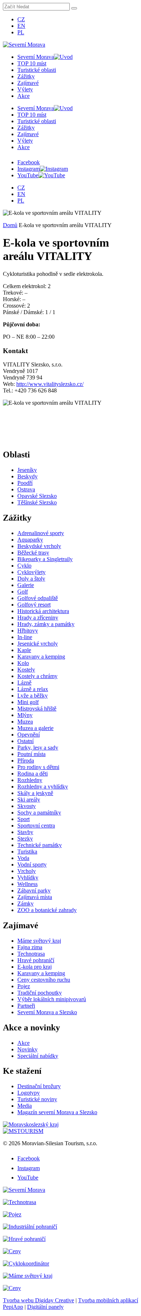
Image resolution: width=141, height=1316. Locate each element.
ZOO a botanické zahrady (47, 910)
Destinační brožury (39, 1086)
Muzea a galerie (35, 728)
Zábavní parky (34, 890)
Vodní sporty (32, 864)
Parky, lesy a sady (37, 747)
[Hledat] (74, 8)
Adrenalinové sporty (40, 533)
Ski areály (28, 799)
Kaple (24, 650)
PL (20, 32)
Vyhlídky (27, 877)
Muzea (25, 721)
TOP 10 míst (31, 63)
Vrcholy (26, 871)
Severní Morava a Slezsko (47, 1012)
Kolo (23, 663)
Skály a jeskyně (35, 793)
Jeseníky (27, 470)
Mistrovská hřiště (36, 708)
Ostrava (26, 489)
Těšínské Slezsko (37, 502)
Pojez (23, 986)
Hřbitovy (27, 630)
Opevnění (28, 734)
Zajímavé (28, 83)
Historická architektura (43, 611)
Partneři (26, 1006)
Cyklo (24, 566)
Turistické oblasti (36, 70)
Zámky (25, 903)
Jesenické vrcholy (37, 643)
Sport (23, 819)
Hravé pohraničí (35, 960)
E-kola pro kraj (34, 967)
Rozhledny (29, 780)
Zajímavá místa (34, 897)
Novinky (27, 1049)
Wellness (27, 884)
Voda (23, 858)
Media (24, 1106)
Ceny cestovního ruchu (43, 980)
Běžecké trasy (33, 553)
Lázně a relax (32, 689)
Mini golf (28, 702)
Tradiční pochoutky (39, 993)
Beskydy (27, 476)
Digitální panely (45, 1307)
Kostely (26, 669)
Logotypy (28, 1093)
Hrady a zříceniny (37, 617)
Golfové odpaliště (37, 598)
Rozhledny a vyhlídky (42, 786)
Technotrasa (31, 954)
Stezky (25, 838)
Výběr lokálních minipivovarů (51, 999)
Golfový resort (34, 604)
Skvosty (26, 806)
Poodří (25, 483)
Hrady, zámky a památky (45, 624)
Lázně (24, 682)
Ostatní (25, 741)
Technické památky (39, 845)
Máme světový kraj (39, 941)
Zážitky (26, 76)
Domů (10, 225)
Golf (22, 591)
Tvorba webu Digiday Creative (38, 1300)
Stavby (25, 832)
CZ (21, 19)
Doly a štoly (31, 579)
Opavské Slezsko (37, 496)
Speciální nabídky (37, 1056)
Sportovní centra (36, 825)
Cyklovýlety (31, 572)
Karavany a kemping (41, 656)
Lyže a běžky (32, 695)
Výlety (25, 89)
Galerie (25, 585)
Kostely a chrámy (37, 676)
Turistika (27, 851)
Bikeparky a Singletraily (45, 559)
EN (21, 26)
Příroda (25, 760)
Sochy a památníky (39, 812)
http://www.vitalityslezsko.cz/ (50, 384)
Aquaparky (30, 540)
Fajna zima (29, 947)
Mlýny (25, 715)
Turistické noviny (37, 1099)
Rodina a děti (32, 773)
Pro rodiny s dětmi (38, 767)
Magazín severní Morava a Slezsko (57, 1112)
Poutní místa (31, 754)
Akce (23, 96)
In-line (24, 637)
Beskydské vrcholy (39, 546)
